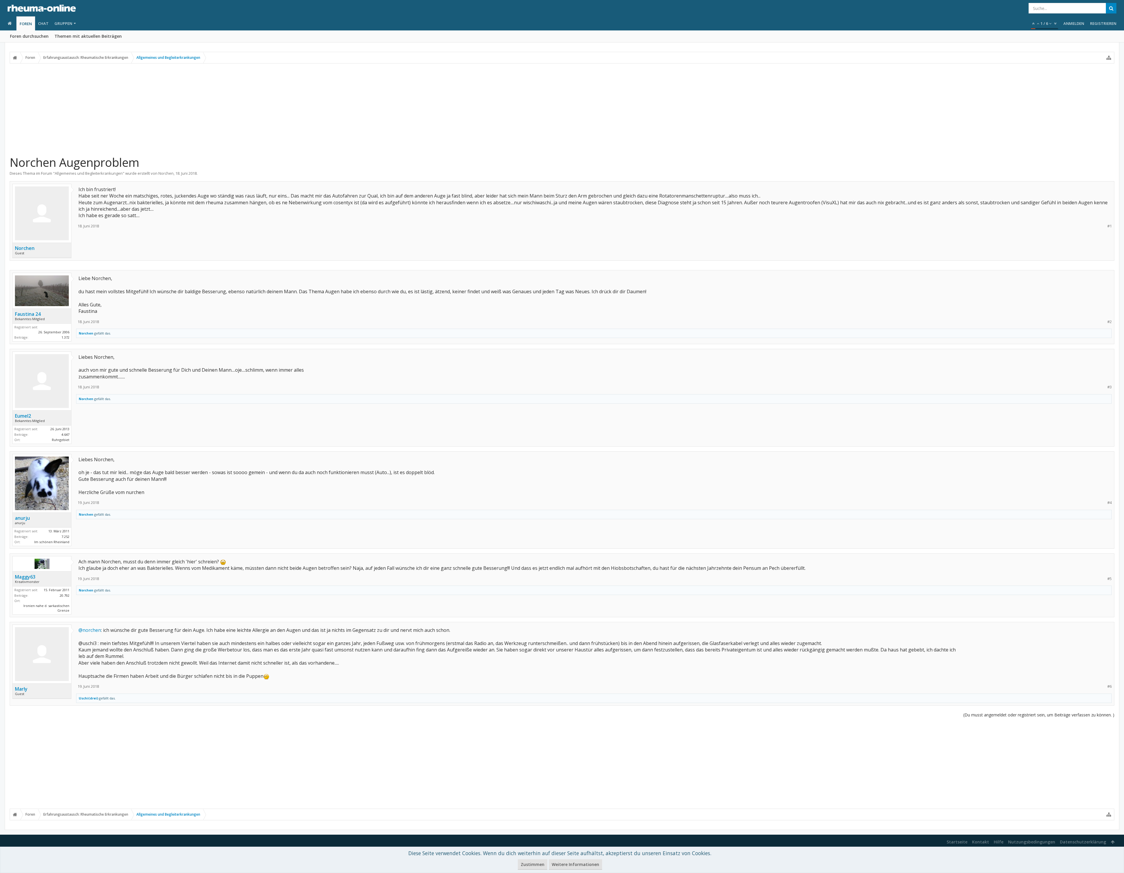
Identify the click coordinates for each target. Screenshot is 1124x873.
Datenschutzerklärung (1083, 842)
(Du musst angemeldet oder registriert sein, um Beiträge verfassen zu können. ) (1038, 715)
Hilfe (998, 842)
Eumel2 (23, 416)
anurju (22, 518)
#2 (1109, 321)
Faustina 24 (28, 314)
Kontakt (980, 842)
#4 (1109, 502)
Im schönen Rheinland (51, 542)
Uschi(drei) (88, 698)
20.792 (64, 595)
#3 (1109, 387)
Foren (26, 23)
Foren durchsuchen (29, 36)
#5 (1109, 578)
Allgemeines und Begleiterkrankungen (89, 173)
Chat (43, 23)
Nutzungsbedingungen (1031, 842)
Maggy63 (25, 577)
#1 (1109, 226)
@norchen (89, 630)
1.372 (65, 337)
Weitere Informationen (575, 864)
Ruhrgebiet (60, 440)
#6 (1109, 686)
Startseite (957, 842)
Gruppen (63, 23)
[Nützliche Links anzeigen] (1109, 57)
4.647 (65, 434)
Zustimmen (532, 864)
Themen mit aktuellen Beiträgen (88, 36)
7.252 (65, 536)
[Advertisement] (562, 109)
